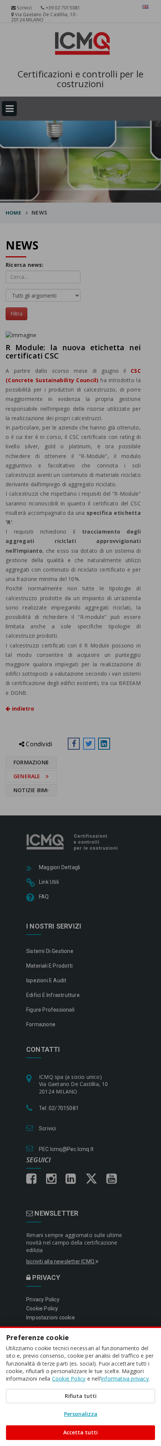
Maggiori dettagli (59, 867)
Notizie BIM (30, 790)
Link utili (49, 882)
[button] (74, 744)
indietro (22, 708)
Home (13, 212)
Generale (26, 776)
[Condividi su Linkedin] (104, 744)
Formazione (31, 762)
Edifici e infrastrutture (53, 995)
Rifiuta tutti (81, 1395)
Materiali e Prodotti (49, 966)
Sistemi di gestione (49, 951)
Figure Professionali (50, 1010)
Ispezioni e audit (46, 980)
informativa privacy (125, 1378)
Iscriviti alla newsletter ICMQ (60, 1261)
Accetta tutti (80, 1432)
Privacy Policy (43, 1299)
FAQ (44, 897)
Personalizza (80, 1413)
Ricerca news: (25, 264)
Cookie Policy (42, 1308)
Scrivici (24, 8)
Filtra (16, 313)
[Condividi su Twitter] (89, 744)
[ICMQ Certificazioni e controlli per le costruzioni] (72, 842)
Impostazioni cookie (50, 1317)
